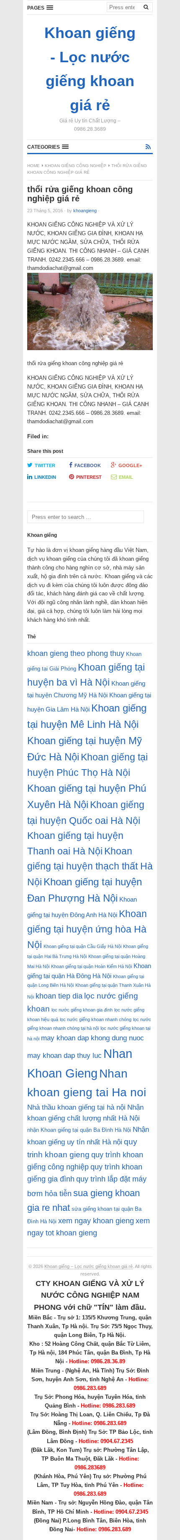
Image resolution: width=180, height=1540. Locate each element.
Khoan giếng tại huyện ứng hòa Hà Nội (87, 929)
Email (126, 477)
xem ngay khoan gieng (96, 1221)
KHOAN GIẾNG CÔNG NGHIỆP (75, 165)
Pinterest (89, 477)
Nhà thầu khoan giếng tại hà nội (76, 1107)
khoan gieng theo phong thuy (75, 653)
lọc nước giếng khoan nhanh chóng (95, 1019)
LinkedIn (45, 477)
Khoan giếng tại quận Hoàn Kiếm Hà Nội (91, 966)
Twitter (45, 465)
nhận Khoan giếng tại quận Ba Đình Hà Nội (79, 1130)
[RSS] (148, 147)
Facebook (88, 465)
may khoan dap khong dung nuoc (92, 1038)
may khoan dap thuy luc (64, 1056)
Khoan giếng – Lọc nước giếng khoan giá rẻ (88, 1266)
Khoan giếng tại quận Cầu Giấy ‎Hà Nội (82, 946)
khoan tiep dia (59, 996)
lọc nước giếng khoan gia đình (82, 1009)
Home (33, 165)
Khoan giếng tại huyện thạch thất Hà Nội (90, 866)
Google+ (130, 465)
